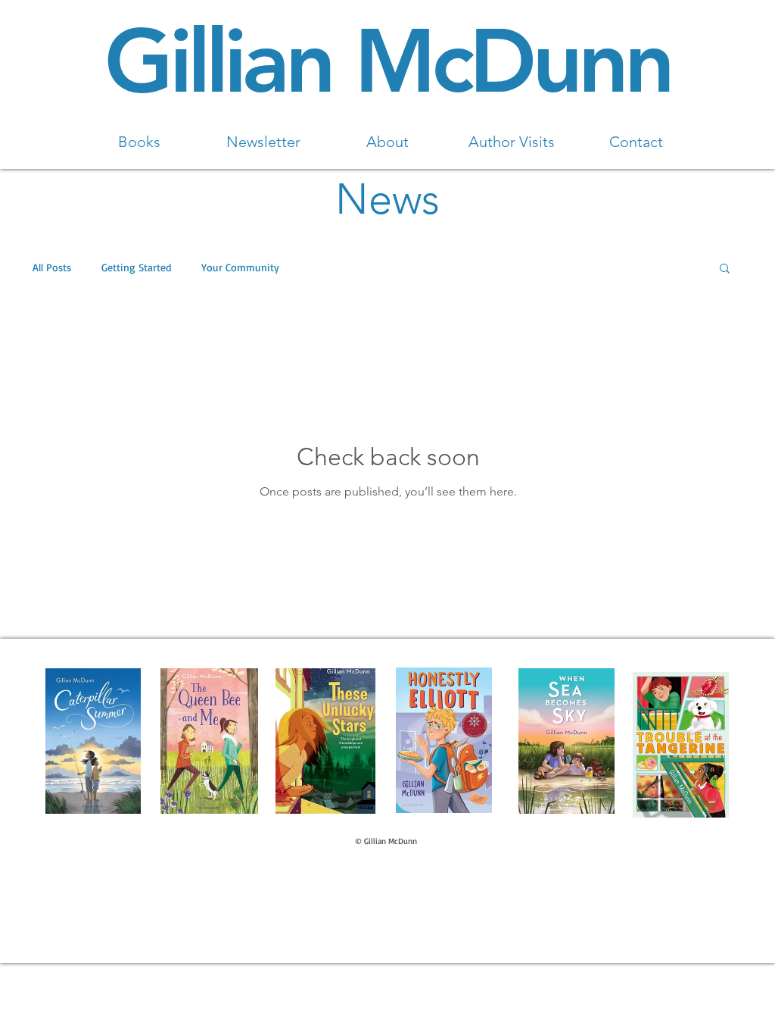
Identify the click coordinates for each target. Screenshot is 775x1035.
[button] (724, 269)
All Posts (52, 267)
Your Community (240, 267)
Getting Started (136, 267)
